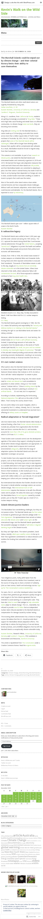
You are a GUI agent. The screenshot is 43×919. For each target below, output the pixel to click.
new (2, 852)
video (36, 861)
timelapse (13, 860)
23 (21, 801)
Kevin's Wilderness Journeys (9, 778)
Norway (9, 854)
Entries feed (4, 711)
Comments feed (6, 714)
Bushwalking (18, 838)
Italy (34, 850)
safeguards (15, 449)
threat (34, 859)
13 (4, 798)
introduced (29, 850)
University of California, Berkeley (24, 110)
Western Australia (25, 863)
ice (10, 850)
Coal (28, 840)
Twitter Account (6, 763)
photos (30, 854)
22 (15, 801)
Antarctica (9, 836)
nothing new (15, 131)
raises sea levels (28, 124)
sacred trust (6, 246)
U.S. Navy (4, 320)
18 (33, 798)
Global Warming (24, 673)
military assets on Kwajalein (18, 412)
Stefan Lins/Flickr (7, 107)
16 (21, 798)
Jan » (7, 806)
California (23, 116)
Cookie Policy (7, 910)
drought (23, 843)
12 (39, 796)
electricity (30, 843)
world (3, 866)
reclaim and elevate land (15, 381)
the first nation (37, 512)
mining (37, 850)
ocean (18, 854)
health (7, 850)
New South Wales (17, 852)
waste (7, 863)
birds (36, 836)
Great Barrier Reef (27, 848)
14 (10, 798)
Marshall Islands (34, 673)
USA (25, 861)
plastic (3, 856)
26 (39, 801)
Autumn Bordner (6, 110)
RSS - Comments (6, 726)
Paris (26, 854)
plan (34, 854)
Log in (3, 709)
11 (33, 796)
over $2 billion (19, 607)
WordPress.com (6, 716)
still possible (35, 165)
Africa (3, 836)
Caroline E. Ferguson (8, 112)
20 (4, 801)
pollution (14, 856)
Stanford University (22, 112)
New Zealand (29, 852)
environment (18, 845)
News (7, 852)
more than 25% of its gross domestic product (25, 432)
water (11, 863)
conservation (33, 840)
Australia (28, 835)
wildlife (35, 863)
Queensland (23, 856)
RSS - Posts (4, 723)
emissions (5, 845)
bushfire (4, 838)
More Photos (5, 899)
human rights (27, 520)
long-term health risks (19, 276)
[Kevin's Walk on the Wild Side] (21, 23)
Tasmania (28, 859)
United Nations (30, 244)
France (35, 845)
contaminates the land (8, 273)
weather (17, 863)
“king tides (31, 119)
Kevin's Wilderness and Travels (10, 760)
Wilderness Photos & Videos (9, 765)
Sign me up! (6, 746)
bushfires (10, 838)
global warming (24, 675)
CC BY (15, 107)
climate (4, 840)
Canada (30, 838)
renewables (10, 859)
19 (39, 798)
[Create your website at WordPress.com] (21, 2)
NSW (14, 854)
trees (20, 861)
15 (15, 798)
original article (30, 645)
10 (27, 796)
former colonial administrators (31, 424)
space (17, 859)
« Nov (3, 806)
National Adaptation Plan (9, 398)
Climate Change (13, 673)
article (6, 675)
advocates (4, 520)
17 (27, 798)
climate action (15, 520)
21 (10, 801)
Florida (30, 116)
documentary (14, 843)
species (22, 859)
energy (11, 845)
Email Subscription (8, 733)
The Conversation (28, 643)
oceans (22, 854)
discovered (4, 843)
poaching (8, 856)
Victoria (29, 861)
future (39, 845)
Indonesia (23, 850)
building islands (30, 386)
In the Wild (4, 775)
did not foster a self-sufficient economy (24, 340)
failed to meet (12, 602)
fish (32, 845)
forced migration (22, 495)
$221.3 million (19, 434)
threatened (4, 861)
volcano (3, 863)
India (18, 850)
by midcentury (18, 192)
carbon (35, 838)
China (39, 838)
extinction (27, 845)
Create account (5, 706)
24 (27, 801)
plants (38, 854)
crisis (39, 840)
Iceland (14, 850)
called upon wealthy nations (21, 534)
